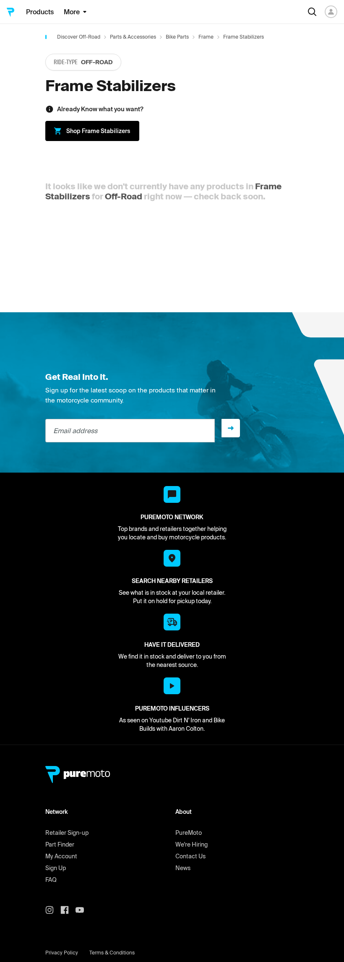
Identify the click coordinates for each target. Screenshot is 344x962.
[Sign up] (231, 428)
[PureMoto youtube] (83, 910)
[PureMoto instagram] (52, 910)
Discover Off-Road (78, 36)
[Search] (312, 12)
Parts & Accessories (133, 36)
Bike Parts (177, 36)
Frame (206, 36)
